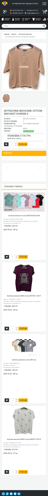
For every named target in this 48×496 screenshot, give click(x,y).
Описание (7, 153)
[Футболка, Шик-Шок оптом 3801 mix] (24, 346)
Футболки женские (25, 34)
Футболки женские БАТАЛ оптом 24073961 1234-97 (24, 296)
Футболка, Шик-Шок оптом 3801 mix (24, 360)
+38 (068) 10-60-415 (17, 13)
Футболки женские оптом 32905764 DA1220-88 (24, 216)
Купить (22, 144)
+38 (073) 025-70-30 (17, 10)
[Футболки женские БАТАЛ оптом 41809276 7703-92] (24, 421)
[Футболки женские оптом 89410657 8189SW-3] (24, 67)
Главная (6, 34)
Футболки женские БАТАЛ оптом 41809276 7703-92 (24, 439)
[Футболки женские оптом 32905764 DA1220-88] (24, 202)
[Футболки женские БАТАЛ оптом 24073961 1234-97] (24, 278)
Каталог (14, 34)
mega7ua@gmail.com (33, 13)
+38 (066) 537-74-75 (32, 10)
